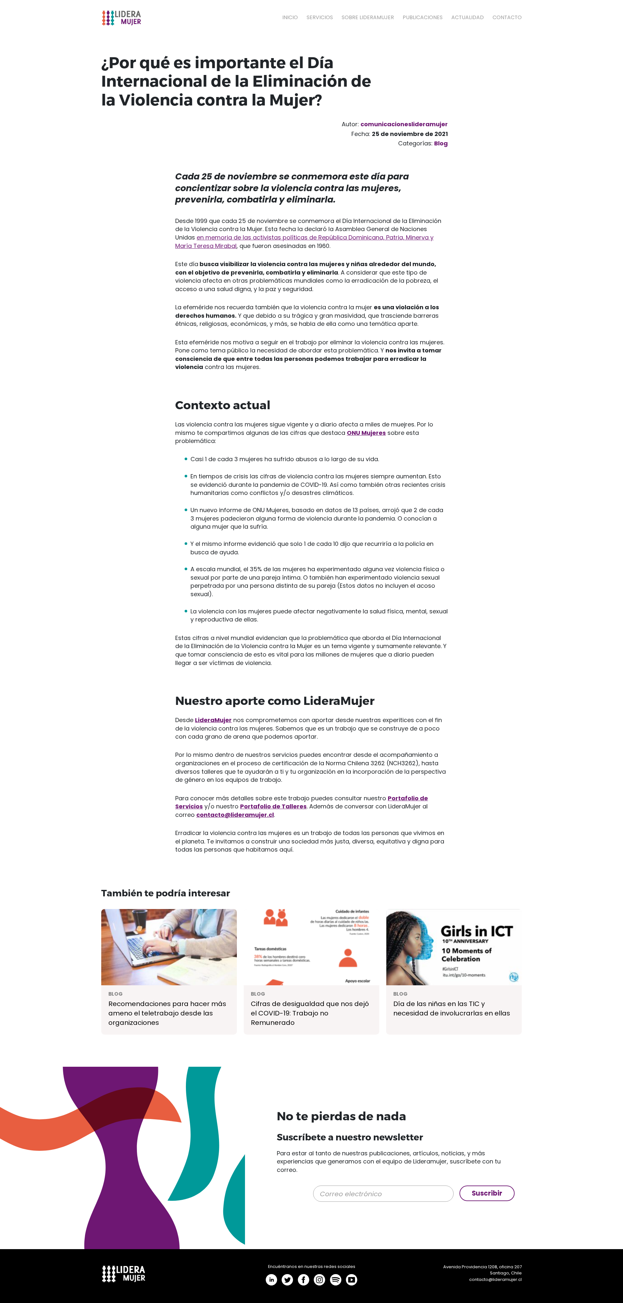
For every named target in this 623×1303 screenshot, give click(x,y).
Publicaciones (423, 17)
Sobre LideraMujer (368, 17)
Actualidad (467, 17)
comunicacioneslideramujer (404, 124)
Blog (441, 143)
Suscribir (487, 1193)
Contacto (507, 17)
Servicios (320, 17)
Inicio (290, 17)
